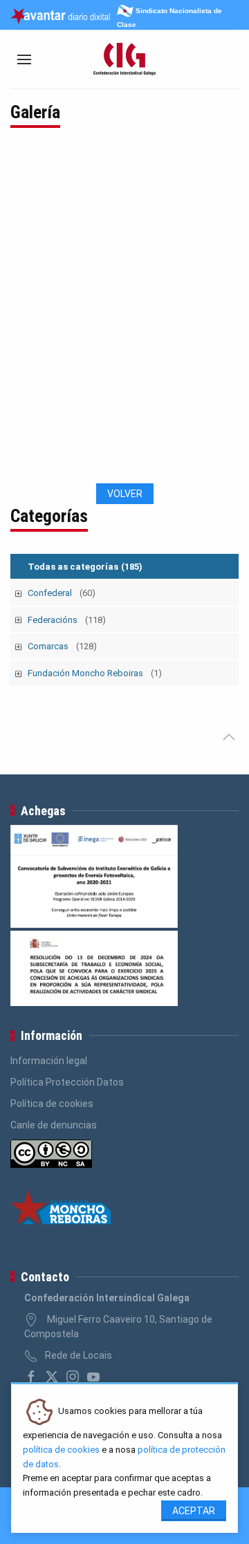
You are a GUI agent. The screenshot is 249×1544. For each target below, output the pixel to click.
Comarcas (62, 646)
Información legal (48, 1060)
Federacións (67, 620)
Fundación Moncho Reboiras (95, 673)
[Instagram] (73, 1377)
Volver (124, 493)
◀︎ (31, 315)
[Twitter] (52, 1377)
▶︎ (227, 315)
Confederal (61, 593)
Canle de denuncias (53, 1125)
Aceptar (193, 1510)
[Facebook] (31, 1377)
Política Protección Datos (67, 1082)
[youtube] (93, 1377)
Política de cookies (51, 1103)
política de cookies (61, 1449)
